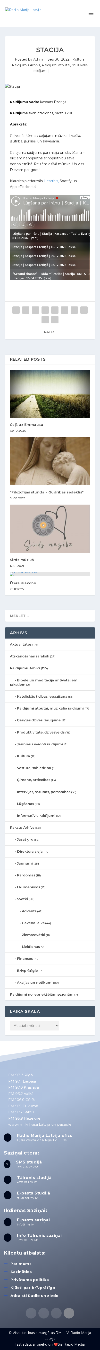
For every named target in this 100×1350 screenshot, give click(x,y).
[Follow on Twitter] (43, 1313)
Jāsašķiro (25, 839)
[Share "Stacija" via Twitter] (26, 310)
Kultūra (78, 59)
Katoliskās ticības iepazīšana (42, 696)
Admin (38, 59)
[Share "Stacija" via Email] (45, 320)
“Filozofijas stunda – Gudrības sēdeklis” (47, 492)
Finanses (25, 958)
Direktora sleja (30, 851)
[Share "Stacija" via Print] (55, 320)
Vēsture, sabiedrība (34, 768)
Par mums (21, 1263)
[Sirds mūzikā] (50, 529)
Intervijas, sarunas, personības (43, 792)
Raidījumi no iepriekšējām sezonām (42, 994)
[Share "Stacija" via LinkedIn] (64, 310)
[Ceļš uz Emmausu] (50, 394)
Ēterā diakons (23, 583)
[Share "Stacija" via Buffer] (74, 310)
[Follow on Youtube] (69, 1313)
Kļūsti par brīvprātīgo (32, 1287)
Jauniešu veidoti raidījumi (40, 744)
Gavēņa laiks (33, 923)
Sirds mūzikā (22, 560)
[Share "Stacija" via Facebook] (16, 310)
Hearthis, (51, 181)
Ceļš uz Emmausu (26, 424)
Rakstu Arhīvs (22, 827)
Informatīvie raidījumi (36, 815)
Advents (29, 911)
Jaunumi (25, 863)
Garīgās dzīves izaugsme (39, 720)
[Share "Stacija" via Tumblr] (45, 310)
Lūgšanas (25, 804)
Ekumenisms (28, 887)
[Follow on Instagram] (56, 1313)
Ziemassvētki (33, 935)
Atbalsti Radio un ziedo (34, 1295)
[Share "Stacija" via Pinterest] (55, 310)
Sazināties (21, 1271)
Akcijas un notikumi (34, 982)
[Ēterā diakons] (50, 574)
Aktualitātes (21, 644)
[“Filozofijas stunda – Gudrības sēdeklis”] (50, 461)
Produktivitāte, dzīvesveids (41, 732)
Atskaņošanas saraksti (29, 656)
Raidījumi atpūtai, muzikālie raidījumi (50, 708)
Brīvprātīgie (27, 970)
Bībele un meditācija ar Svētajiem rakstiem (43, 682)
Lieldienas (31, 946)
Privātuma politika (29, 1279)
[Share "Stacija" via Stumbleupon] (84, 310)
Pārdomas (26, 875)
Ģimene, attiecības (33, 780)
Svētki (22, 899)
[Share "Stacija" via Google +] (35, 310)
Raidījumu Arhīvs (26, 65)
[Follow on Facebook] (31, 1313)
